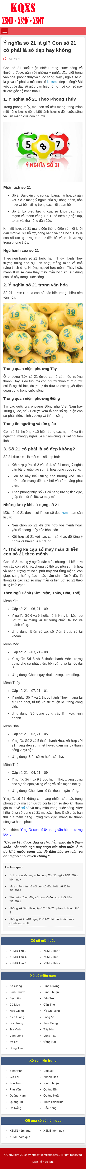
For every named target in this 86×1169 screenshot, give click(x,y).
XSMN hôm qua (20, 1130)
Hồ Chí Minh (51, 1010)
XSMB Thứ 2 (18, 951)
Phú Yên (15, 1089)
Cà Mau (15, 1004)
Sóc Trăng (16, 1023)
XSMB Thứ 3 (51, 951)
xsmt (65, 512)
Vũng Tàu (49, 1035)
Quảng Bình (51, 1089)
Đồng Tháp (17, 1048)
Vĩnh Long (16, 1035)
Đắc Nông (50, 1108)
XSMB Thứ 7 (51, 963)
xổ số (25, 808)
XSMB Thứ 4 (18, 957)
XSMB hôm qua (53, 1130)
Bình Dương (51, 986)
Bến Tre (48, 998)
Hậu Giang (17, 1010)
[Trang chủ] (43, 13)
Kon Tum (16, 1083)
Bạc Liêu (15, 998)
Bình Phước (17, 992)
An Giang (16, 986)
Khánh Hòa (50, 1076)
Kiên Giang (17, 1017)
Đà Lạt (14, 1041)
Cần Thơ (49, 1004)
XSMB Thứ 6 (18, 963)
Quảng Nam (18, 1095)
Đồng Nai (49, 1041)
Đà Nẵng (15, 1108)
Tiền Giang (50, 1023)
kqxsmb (52, 82)
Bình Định (16, 1070)
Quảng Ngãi (51, 1095)
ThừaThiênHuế (53, 1101)
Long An (48, 1017)
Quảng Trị (16, 1101)
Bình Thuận (51, 992)
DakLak (48, 1070)
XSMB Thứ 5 (51, 957)
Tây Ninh (49, 1029)
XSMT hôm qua (20, 1137)
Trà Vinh (15, 1029)
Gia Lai (14, 1076)
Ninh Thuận (51, 1083)
